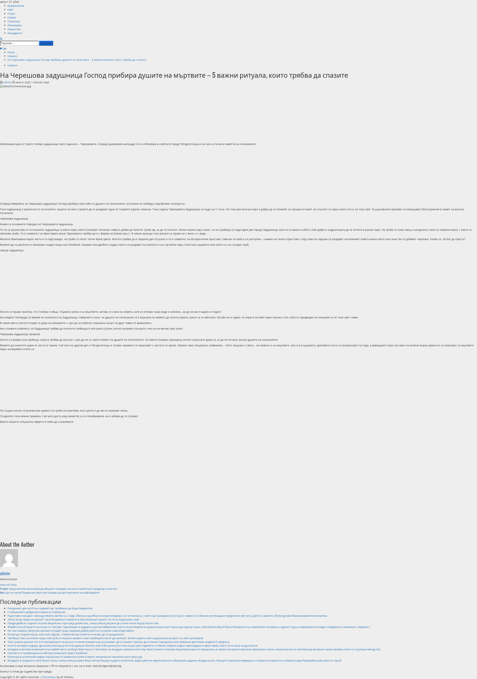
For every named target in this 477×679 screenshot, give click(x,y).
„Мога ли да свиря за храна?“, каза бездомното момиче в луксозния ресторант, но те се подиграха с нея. (73, 619)
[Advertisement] (112, 114)
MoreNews (49, 677)
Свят (10, 9)
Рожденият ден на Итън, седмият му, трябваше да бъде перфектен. (50, 608)
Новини (12, 65)
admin (7, 82)
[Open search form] (1, 39)
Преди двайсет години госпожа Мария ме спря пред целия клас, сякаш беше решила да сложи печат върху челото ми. (83, 623)
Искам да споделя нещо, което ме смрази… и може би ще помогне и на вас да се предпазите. (65, 634)
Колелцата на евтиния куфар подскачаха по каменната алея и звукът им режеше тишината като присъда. (75, 656)
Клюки (11, 17)
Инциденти (14, 33)
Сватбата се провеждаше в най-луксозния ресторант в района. (47, 653)
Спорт (11, 13)
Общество (13, 29)
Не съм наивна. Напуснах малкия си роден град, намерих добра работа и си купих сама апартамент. (71, 630)
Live (4, 48)
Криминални (15, 5)
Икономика (14, 25)
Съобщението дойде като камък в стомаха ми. (36, 612)
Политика (13, 21)
